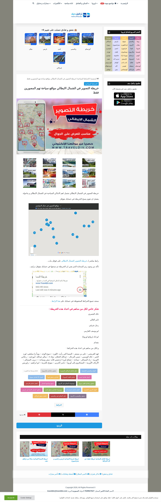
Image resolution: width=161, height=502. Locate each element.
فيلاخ (131, 62)
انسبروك (131, 59)
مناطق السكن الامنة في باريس (31, 390)
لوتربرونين (108, 62)
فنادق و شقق (107, 474)
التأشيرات (56, 3)
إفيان (116, 52)
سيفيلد (131, 66)
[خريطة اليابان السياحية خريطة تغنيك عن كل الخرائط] (96, 449)
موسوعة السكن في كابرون (66, 383)
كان (116, 66)
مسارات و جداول (42, 3)
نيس (116, 69)
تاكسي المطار (82, 474)
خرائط (58, 405)
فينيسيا (138, 52)
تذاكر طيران (95, 474)
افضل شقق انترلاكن (40, 396)
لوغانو (108, 69)
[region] (80, 497)
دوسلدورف (124, 52)
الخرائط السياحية (83, 79)
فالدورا (138, 62)
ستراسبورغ (116, 45)
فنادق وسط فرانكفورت (31, 371)
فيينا (131, 48)
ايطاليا (138, 38)
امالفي (138, 69)
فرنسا (116, 38)
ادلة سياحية (69, 3)
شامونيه (116, 55)
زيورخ (108, 45)
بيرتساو (131, 55)
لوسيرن (108, 48)
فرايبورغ (124, 48)
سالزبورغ (131, 52)
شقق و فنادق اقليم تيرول (86, 383)
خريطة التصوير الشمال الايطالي (74, 261)
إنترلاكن (59, 68)
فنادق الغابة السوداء (69, 377)
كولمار (116, 62)
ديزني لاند (116, 59)
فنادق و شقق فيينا (52, 377)
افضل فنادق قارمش (32, 383)
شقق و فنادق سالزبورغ (49, 371)
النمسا (132, 38)
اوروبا (94, 3)
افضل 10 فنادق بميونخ (36, 377)
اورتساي (138, 66)
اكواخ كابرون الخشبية (90, 390)
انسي (116, 48)
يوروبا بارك (124, 55)
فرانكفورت (124, 45)
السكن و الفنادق (82, 3)
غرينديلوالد (108, 66)
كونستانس (124, 69)
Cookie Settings (26, 498)
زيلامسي (73, 49)
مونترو (108, 55)
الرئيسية (94, 79)
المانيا (124, 38)
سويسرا (108, 38)
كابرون (131, 45)
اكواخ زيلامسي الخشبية (89, 371)
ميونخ (124, 41)
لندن (59, 49)
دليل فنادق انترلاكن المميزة (68, 371)
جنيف (108, 59)
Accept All (11, 498)
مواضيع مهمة (107, 3)
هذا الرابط (56, 301)
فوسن (124, 66)
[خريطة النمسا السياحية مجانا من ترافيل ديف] (34, 449)
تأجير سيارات (54, 474)
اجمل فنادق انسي (84, 377)
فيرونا (138, 48)
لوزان (108, 52)
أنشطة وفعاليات (68, 474)
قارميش (124, 59)
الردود (59, 425)
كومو (138, 55)
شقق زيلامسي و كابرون (77, 396)
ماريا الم (131, 69)
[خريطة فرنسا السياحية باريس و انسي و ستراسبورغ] (65, 449)
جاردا (138, 59)
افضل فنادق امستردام (73, 390)
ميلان (30, 49)
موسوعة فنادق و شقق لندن (53, 390)
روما (138, 41)
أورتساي (87, 49)
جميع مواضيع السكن (47, 383)
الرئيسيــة (124, 3)
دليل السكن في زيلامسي (58, 396)
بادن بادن (124, 62)
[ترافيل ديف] (80, 15)
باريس (45, 49)
